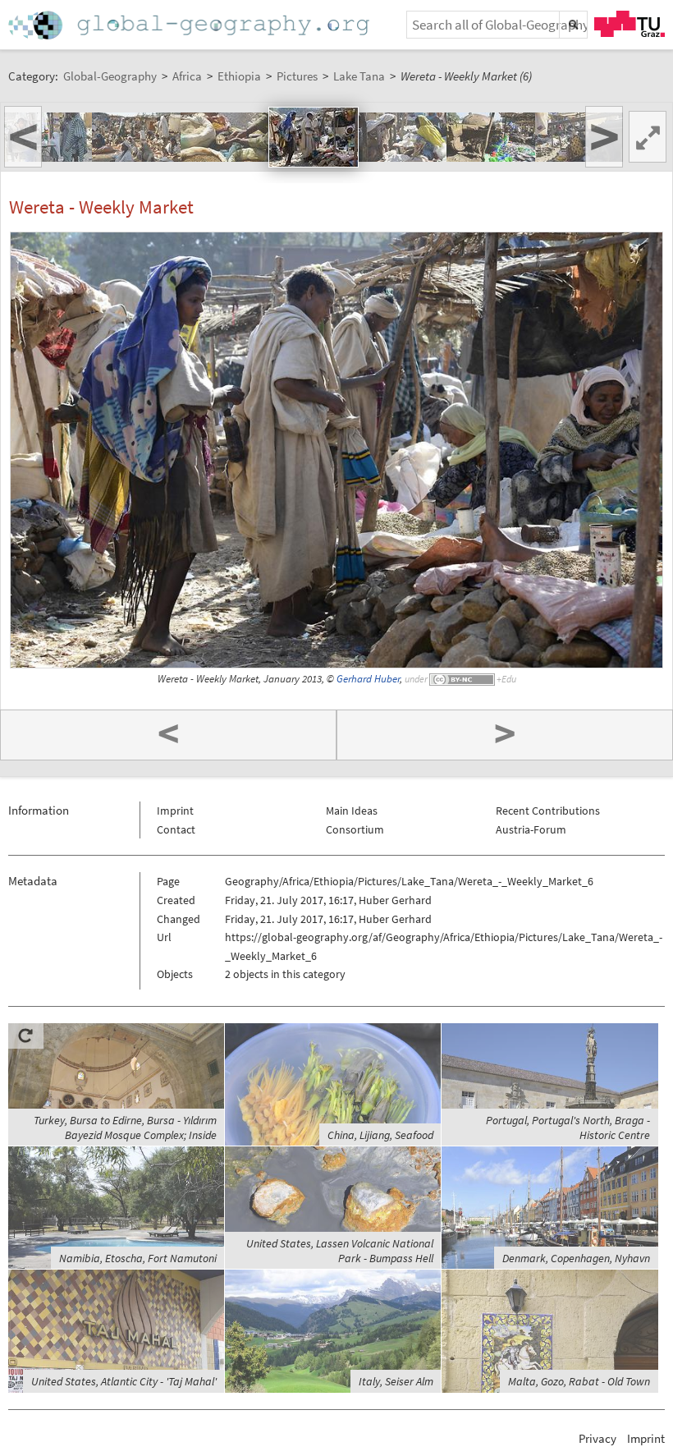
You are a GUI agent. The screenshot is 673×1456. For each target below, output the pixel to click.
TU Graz (629, 24)
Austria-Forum (531, 829)
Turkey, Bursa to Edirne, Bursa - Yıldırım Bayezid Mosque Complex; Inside (125, 1127)
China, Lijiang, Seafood (380, 1135)
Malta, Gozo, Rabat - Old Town (579, 1381)
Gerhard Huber (368, 679)
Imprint (175, 810)
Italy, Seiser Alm (396, 1381)
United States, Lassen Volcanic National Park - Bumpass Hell (339, 1250)
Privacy (597, 1438)
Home (190, 25)
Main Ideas (352, 810)
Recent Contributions (548, 810)
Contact (176, 829)
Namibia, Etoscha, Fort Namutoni (138, 1258)
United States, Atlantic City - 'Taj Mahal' (124, 1381)
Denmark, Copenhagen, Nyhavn (576, 1258)
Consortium (355, 829)
